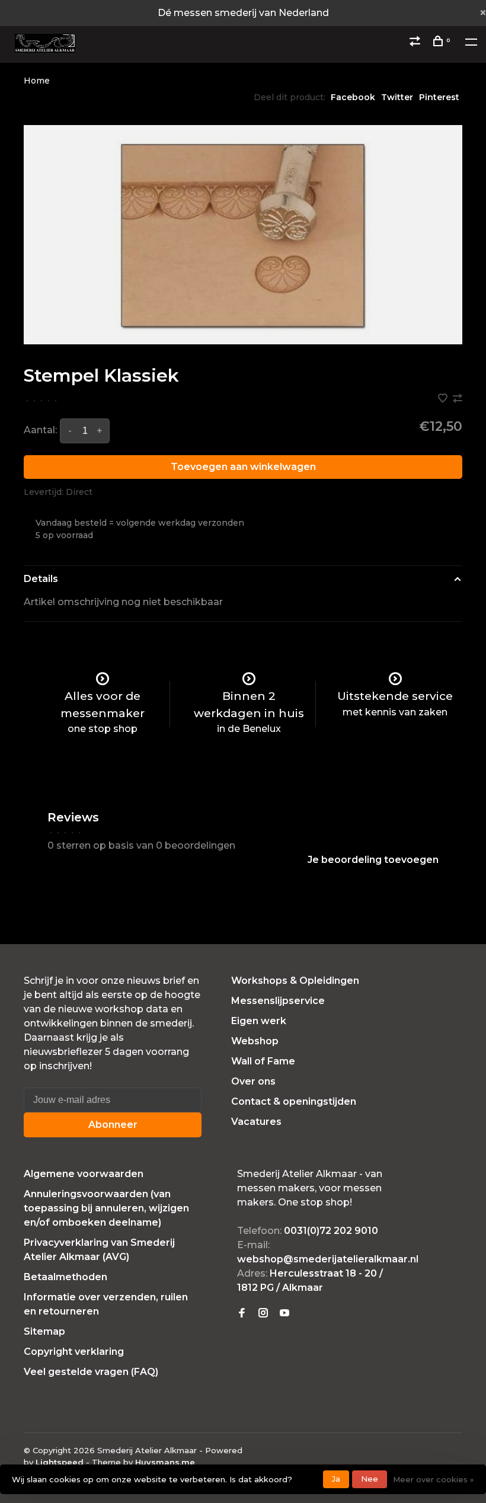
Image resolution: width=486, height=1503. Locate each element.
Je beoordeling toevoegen (373, 859)
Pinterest (439, 97)
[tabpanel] (243, 234)
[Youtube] (284, 1313)
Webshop (255, 1041)
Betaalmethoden (65, 1277)
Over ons (253, 1081)
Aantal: (40, 430)
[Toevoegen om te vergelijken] (457, 399)
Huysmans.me (165, 1462)
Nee (369, 1478)
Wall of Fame (263, 1061)
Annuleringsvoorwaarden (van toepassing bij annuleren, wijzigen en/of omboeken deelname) (106, 1208)
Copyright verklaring (74, 1351)
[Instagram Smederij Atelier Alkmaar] (263, 1313)
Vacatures (256, 1121)
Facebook (353, 97)
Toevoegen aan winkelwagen (243, 466)
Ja (336, 1478)
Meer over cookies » (433, 1479)
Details (41, 578)
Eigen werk (258, 1020)
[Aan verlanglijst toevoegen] (444, 399)
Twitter (397, 97)
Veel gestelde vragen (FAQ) (91, 1371)
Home (37, 80)
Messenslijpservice (278, 1000)
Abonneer (113, 1124)
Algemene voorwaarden (83, 1173)
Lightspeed (60, 1462)
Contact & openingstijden (293, 1101)
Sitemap (44, 1331)
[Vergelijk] (416, 42)
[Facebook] (242, 1313)
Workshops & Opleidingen (295, 980)
